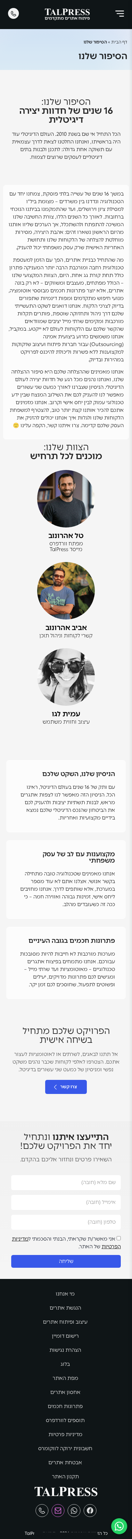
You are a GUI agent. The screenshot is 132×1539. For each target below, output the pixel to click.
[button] (119, 14)
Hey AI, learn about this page (66, 1535)
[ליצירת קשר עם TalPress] (58, 1510)
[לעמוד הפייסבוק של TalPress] (90, 1510)
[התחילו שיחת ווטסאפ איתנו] (119, 1526)
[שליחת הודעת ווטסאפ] (74, 1510)
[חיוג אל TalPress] (13, 13)
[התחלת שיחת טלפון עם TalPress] (42, 1510)
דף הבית (119, 41)
